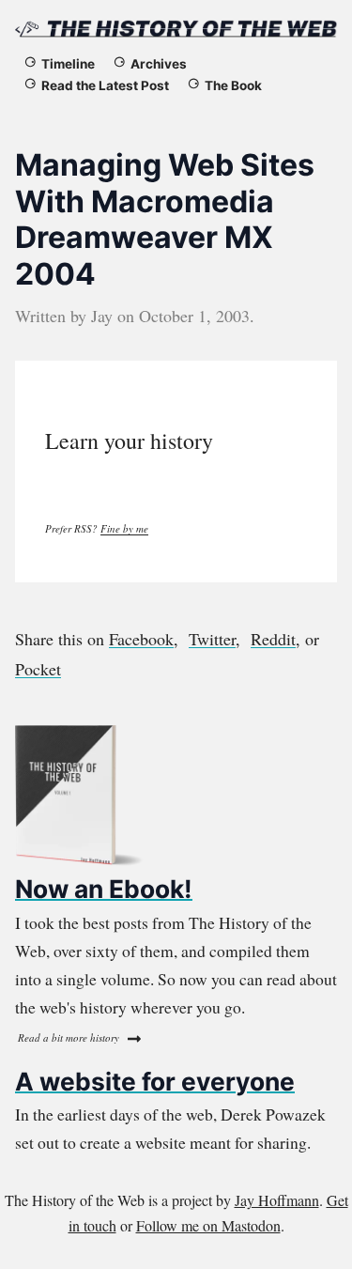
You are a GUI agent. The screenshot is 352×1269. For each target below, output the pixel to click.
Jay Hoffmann (277, 1200)
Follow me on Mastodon (208, 1225)
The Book (233, 85)
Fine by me (124, 528)
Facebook (141, 638)
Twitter (212, 638)
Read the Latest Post (105, 85)
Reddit (273, 638)
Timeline (68, 63)
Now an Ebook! (103, 889)
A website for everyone (155, 1081)
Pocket (38, 669)
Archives (158, 63)
